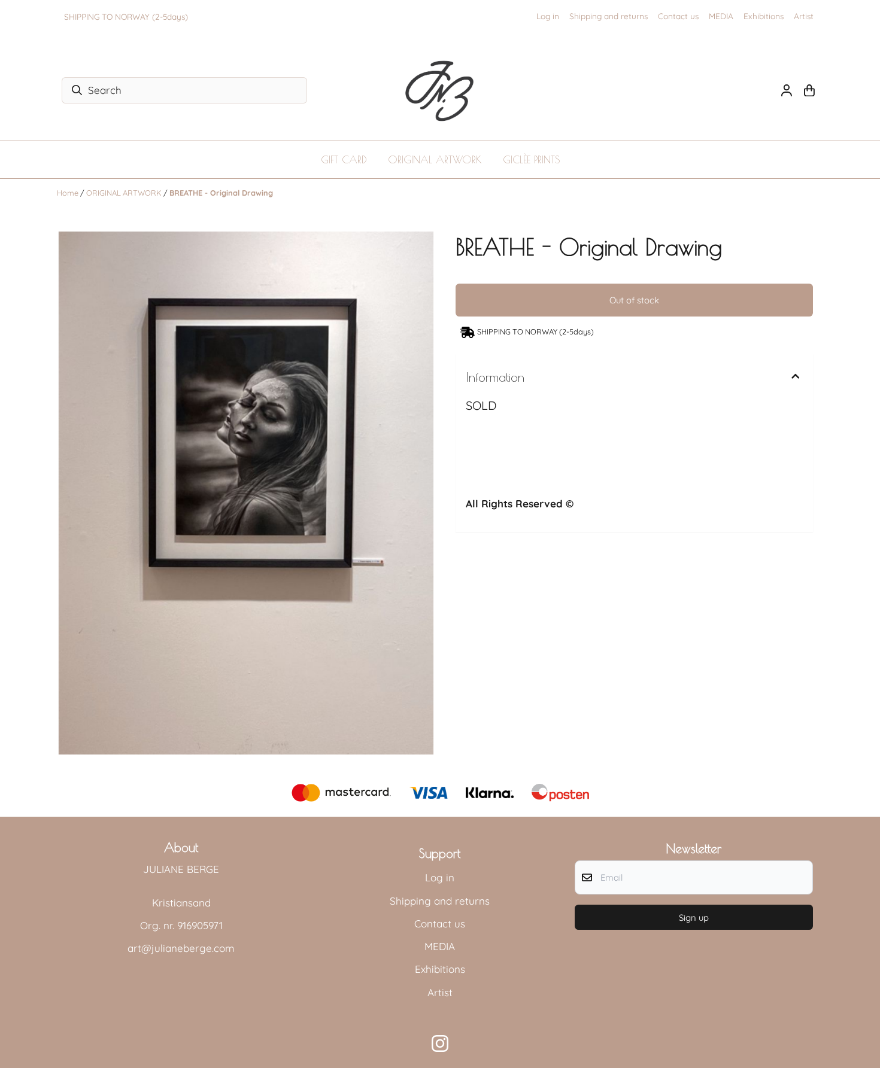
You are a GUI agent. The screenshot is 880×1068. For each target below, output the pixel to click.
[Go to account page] (787, 90)
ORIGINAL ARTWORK (435, 160)
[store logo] (440, 90)
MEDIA (721, 16)
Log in (547, 16)
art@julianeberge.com (181, 948)
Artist (804, 16)
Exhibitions (764, 16)
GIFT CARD (344, 160)
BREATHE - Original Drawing (221, 192)
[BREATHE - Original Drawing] (246, 493)
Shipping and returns (608, 16)
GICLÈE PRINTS (531, 160)
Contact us (678, 16)
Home (68, 192)
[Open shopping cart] (809, 90)
